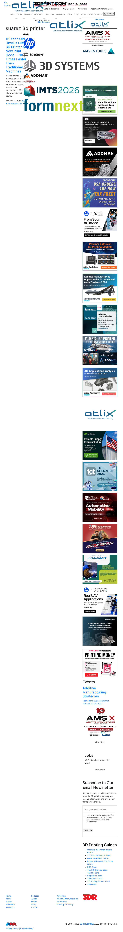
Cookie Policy (26, 928)
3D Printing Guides (100, 845)
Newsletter (61, 14)
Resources (49, 14)
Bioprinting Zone (94, 875)
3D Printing (62, 901)
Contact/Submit (95, 14)
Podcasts (38, 14)
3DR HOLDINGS (87, 924)
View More (100, 742)
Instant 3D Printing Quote (102, 9)
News (12, 14)
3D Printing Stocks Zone (98, 881)
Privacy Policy (12, 928)
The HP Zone (93, 873)
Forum (34, 901)
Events (9, 901)
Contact (35, 907)
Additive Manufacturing (67, 899)
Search (110, 13)
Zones (19, 14)
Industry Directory (65, 904)
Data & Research (51, 9)
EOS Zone (91, 867)
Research (28, 14)
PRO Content (68, 9)
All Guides (91, 884)
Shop (76, 14)
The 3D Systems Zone (97, 870)
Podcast (35, 896)
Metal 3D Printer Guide (97, 858)
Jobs (70, 14)
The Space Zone (94, 878)
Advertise (82, 9)
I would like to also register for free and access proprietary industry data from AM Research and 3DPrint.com (100, 818)
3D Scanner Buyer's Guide (99, 855)
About (83, 14)
